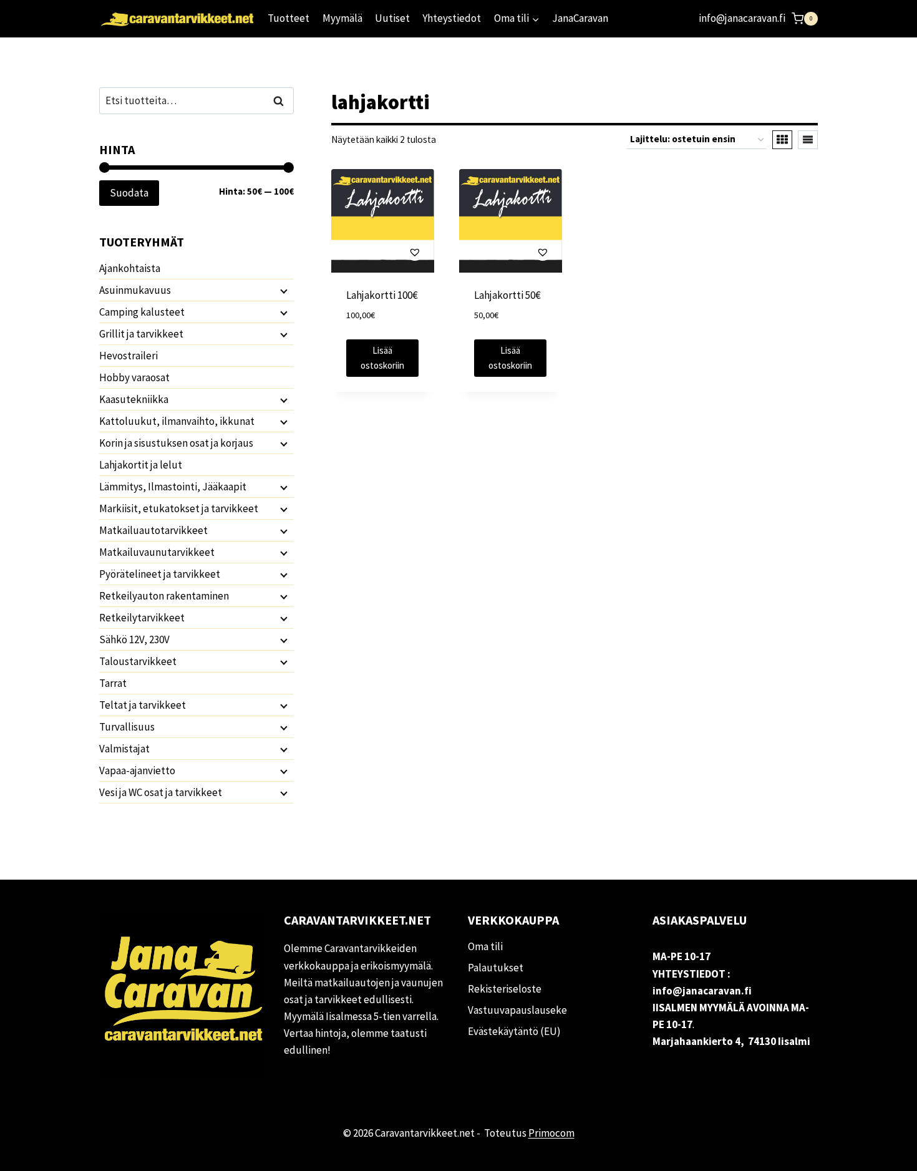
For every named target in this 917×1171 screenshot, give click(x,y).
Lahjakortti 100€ (382, 295)
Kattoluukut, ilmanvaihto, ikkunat (177, 421)
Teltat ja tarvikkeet (142, 705)
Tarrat (113, 683)
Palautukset (495, 967)
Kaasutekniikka (133, 399)
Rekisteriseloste (504, 989)
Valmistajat (124, 749)
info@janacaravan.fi (742, 18)
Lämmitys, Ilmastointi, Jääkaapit (172, 486)
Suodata (129, 193)
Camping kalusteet (142, 312)
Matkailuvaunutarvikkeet (157, 552)
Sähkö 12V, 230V (134, 639)
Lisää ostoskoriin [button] (382, 357)
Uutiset (392, 18)
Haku (282, 101)
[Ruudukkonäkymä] (782, 139)
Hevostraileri (128, 355)
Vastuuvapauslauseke (517, 1010)
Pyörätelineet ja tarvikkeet (159, 574)
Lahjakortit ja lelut (140, 465)
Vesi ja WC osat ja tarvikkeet (160, 792)
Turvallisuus (127, 727)
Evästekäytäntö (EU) (514, 1031)
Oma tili (485, 946)
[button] (383, 251)
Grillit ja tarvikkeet (141, 334)
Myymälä (342, 18)
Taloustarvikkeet (138, 661)
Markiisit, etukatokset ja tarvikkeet (178, 508)
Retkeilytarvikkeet (142, 617)
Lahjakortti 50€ (507, 295)
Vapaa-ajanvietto (137, 770)
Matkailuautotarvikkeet (153, 530)
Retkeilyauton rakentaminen (164, 596)
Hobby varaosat (134, 377)
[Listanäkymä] (808, 139)
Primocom (551, 1133)
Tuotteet (288, 18)
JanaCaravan (580, 18)
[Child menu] (282, 290)
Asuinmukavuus (135, 290)
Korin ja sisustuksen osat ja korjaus (176, 443)
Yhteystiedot (451, 18)
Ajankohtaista (129, 268)
